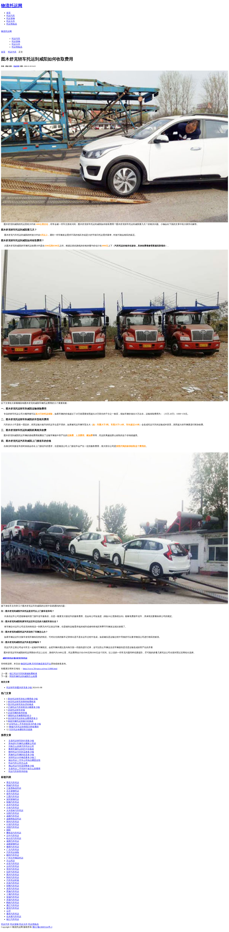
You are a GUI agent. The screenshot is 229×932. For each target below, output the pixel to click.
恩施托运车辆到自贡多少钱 (21, 754)
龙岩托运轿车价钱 (16, 710)
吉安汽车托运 (12, 863)
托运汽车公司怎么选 (18, 763)
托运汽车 (10, 15)
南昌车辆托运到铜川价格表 (20, 721)
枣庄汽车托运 (12, 782)
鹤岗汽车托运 (12, 902)
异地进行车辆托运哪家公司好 (22, 743)
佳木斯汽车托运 (13, 916)
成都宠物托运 (12, 844)
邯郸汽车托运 (12, 886)
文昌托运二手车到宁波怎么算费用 (24, 768)
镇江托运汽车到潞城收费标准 (23, 673)
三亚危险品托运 (13, 788)
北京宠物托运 (12, 791)
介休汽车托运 (12, 808)
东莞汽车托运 (12, 888)
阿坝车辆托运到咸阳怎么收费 (23, 676)
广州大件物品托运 (14, 858)
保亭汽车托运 (12, 794)
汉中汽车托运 (12, 835)
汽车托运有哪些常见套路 (20, 729)
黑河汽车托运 (12, 875)
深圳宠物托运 (12, 799)
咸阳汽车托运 (8, 658)
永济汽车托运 (12, 805)
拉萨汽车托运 (12, 872)
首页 (8, 13)
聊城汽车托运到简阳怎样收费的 (24, 727)
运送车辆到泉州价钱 (17, 713)
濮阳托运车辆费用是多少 (19, 715)
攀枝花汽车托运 (13, 833)
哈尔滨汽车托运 (13, 838)
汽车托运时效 (12, 880)
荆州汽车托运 (12, 877)
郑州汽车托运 (12, 821)
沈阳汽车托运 (12, 827)
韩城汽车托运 (12, 785)
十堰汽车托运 (12, 894)
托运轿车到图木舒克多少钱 (19, 687)
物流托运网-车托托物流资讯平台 (36, 664)
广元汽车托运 (12, 849)
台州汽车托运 (12, 866)
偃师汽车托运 (12, 847)
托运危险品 (11, 24)
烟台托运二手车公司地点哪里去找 (24, 760)
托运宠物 (10, 18)
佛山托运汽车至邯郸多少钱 (21, 766)
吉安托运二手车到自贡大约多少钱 (25, 724)
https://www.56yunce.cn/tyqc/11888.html (40, 668)
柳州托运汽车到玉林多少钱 (21, 752)
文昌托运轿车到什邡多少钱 (21, 741)
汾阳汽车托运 (12, 813)
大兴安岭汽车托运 (14, 810)
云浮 (8, 911)
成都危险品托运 (13, 819)
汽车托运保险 (12, 852)
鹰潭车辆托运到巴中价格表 (21, 749)
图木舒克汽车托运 (20, 658)
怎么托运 (10, 861)
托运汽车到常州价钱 (18, 771)
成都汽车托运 (12, 816)
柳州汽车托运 (12, 855)
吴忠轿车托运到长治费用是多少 (23, 718)
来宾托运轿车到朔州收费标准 (22, 701)
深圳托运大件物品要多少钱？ (22, 757)
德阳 (8, 830)
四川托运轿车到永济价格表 (20, 704)
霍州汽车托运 (12, 908)
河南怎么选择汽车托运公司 (21, 746)
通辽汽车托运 (12, 905)
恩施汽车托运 (12, 891)
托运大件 (10, 21)
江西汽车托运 (12, 796)
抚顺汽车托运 (12, 802)
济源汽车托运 (12, 900)
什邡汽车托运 (12, 824)
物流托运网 (11, 5)
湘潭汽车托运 (12, 841)
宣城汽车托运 (12, 897)
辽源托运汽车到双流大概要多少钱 (24, 707)
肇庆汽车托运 (12, 914)
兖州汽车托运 (12, 869)
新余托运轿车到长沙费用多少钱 (23, 699)
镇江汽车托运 (12, 919)
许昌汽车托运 (12, 883)
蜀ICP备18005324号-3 (42, 927)
